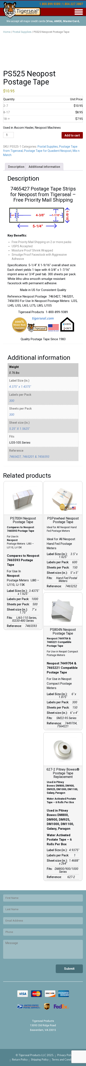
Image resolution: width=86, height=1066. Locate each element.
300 (11, 401)
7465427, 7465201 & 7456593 (29, 457)
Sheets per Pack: (19, 604)
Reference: (15, 625)
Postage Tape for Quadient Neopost (47, 150)
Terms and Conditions (64, 1059)
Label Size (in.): (18, 590)
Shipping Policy (40, 1059)
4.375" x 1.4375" (20, 387)
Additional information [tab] (44, 166)
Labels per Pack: (18, 599)
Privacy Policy (65, 1055)
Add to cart (72, 135)
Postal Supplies (22, 31)
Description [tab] (16, 166)
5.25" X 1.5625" (19, 429)
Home (6, 31)
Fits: (10, 617)
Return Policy (20, 1059)
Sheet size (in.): (18, 609)
